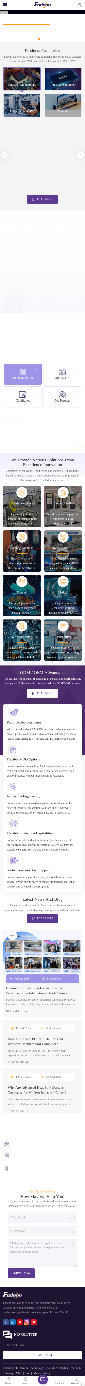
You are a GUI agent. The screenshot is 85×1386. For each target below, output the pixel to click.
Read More (14, 170)
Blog (27, 1374)
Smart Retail (63, 504)
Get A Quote (40, 442)
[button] (32, 39)
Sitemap (9, 1374)
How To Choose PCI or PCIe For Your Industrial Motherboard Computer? (35, 1042)
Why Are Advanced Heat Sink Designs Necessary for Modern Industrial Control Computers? (37, 1091)
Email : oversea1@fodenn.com (30, 1143)
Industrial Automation (22, 504)
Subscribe (40, 1356)
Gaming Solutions (22, 548)
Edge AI (22, 593)
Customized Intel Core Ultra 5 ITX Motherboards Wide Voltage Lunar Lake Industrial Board (61, 166)
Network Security (22, 638)
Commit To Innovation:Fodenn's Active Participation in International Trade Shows (36, 991)
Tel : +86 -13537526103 (26, 1154)
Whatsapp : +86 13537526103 (30, 1159)
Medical (63, 593)
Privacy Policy (41, 1374)
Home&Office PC (63, 548)
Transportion (63, 638)
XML (19, 1374)
